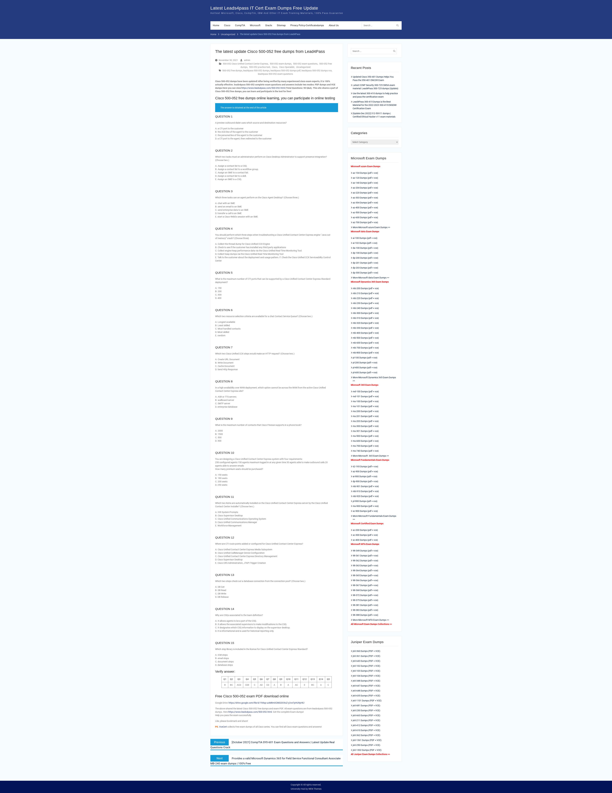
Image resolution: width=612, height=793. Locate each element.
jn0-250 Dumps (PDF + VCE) (366, 745)
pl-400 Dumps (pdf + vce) (365, 367)
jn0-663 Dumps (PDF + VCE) (366, 715)
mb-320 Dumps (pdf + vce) (366, 323)
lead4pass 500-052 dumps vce (317, 70)
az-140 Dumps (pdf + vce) (365, 183)
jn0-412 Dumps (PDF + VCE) (366, 725)
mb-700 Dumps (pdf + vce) (366, 347)
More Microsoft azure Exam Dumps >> (371, 227)
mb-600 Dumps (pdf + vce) (366, 342)
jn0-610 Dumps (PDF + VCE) (366, 730)
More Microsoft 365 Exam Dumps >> (371, 456)
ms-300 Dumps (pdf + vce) (366, 426)
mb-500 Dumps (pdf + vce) (366, 338)
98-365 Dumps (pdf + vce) (365, 575)
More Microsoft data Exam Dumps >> (371, 277)
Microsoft (255, 25)
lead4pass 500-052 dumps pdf (285, 70)
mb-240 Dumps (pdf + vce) (366, 308)
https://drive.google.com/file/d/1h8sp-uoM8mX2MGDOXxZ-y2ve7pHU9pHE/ (267, 703)
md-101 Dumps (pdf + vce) (366, 396)
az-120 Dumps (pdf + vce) (365, 178)
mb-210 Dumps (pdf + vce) (366, 293)
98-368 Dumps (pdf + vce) (365, 590)
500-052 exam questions (305, 63)
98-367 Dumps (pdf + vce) (365, 585)
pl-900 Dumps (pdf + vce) (365, 501)
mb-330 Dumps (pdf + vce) (366, 328)
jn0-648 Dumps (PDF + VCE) (366, 690)
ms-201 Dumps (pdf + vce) (366, 416)
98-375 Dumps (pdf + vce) (365, 600)
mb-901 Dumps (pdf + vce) (366, 486)
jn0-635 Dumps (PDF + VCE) (366, 695)
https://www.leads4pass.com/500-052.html (263, 88)
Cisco (227, 25)
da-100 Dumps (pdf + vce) (365, 248)
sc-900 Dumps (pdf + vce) (365, 511)
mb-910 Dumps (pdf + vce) (366, 491)
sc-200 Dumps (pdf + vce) (365, 530)
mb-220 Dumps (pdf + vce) (366, 298)
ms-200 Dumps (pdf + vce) (366, 411)
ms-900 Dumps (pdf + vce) (366, 506)
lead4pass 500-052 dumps (256, 70)
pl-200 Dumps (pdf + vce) (365, 362)
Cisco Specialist (286, 67)
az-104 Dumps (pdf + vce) (365, 173)
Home (216, 25)
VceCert (223, 726)
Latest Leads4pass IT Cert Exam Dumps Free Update (264, 8)
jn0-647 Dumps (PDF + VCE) (366, 685)
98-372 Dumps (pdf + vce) (365, 595)
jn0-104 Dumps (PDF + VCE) (366, 676)
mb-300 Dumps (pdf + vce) (366, 313)
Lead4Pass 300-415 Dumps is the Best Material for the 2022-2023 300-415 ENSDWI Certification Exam (375, 105)
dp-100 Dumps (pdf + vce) (365, 253)
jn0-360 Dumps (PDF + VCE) (366, 651)
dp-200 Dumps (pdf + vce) (365, 258)
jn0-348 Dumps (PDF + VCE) (366, 680)
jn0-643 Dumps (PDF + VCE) (366, 661)
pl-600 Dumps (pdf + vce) (365, 372)
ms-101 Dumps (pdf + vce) (366, 406)
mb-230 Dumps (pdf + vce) (366, 303)
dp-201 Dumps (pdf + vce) (365, 263)
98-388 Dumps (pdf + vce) (365, 615)
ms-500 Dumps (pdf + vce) (366, 436)
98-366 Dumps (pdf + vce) (365, 580)
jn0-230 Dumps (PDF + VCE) (366, 710)
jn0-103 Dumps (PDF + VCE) (366, 671)
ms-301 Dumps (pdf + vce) (366, 431)
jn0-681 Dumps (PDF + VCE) (366, 705)
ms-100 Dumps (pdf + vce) (366, 401)
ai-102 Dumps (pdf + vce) (365, 243)
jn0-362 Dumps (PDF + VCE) (366, 735)
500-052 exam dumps (280, 63)
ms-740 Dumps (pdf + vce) (366, 451)
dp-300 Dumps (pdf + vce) (365, 272)
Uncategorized (303, 67)
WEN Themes (314, 789)
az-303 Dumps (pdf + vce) (365, 197)
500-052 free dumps (232, 70)
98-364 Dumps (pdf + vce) (365, 570)
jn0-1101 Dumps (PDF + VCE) (367, 700)
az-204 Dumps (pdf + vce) (365, 187)
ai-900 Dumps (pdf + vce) (365, 476)
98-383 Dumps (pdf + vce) (365, 610)
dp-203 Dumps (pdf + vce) (365, 267)
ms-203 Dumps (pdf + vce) (366, 421)
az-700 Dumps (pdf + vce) (365, 222)
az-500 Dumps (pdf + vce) (365, 212)
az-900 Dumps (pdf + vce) (365, 471)
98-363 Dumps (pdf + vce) (365, 565)
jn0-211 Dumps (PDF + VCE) (366, 720)
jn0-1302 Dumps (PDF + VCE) (367, 750)
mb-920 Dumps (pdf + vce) (366, 496)
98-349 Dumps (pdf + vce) (365, 550)
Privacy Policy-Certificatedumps (307, 25)
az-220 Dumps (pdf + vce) (365, 192)
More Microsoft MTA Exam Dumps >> (371, 620)
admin (247, 60)
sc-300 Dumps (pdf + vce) (365, 535)
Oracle (268, 25)
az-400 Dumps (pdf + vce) (365, 207)
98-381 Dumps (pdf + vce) (365, 605)
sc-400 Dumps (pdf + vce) (365, 540)
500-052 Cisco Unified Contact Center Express (245, 63)
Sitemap (281, 25)
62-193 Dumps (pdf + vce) (365, 466)
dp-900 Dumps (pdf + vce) (365, 481)
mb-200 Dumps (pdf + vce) (366, 288)
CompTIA (240, 25)
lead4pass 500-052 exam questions (275, 74)
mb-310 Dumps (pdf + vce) (366, 318)
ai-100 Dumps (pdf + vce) (365, 238)
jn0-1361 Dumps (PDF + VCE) (367, 740)
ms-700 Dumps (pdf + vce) (366, 446)
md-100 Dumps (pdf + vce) (366, 391)
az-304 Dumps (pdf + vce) (365, 202)
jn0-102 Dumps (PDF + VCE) (366, 666)
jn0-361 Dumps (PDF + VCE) (366, 656)
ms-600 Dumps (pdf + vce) (366, 441)
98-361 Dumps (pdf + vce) (365, 555)
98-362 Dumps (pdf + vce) (365, 560)
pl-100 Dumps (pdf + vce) (365, 357)
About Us (334, 25)
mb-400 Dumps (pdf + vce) (366, 333)
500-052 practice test (259, 67)
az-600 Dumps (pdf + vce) (365, 217)
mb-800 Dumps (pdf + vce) (366, 352)
